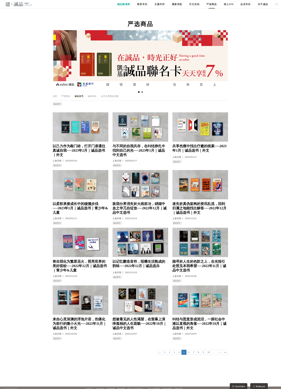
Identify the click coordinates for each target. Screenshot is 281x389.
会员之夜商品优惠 (110, 96)
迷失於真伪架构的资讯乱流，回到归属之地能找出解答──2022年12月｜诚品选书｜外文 (199, 208)
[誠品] (19, 4)
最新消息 (177, 4)
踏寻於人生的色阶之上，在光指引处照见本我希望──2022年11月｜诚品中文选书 (199, 266)
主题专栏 (160, 4)
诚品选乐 (92, 96)
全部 (55, 96)
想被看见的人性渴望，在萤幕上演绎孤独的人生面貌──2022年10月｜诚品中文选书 (140, 323)
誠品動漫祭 (123, 4)
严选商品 (212, 4)
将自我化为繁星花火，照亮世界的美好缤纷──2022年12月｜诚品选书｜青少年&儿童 (80, 266)
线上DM (228, 4)
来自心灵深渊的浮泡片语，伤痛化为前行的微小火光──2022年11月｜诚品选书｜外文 (80, 323)
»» (225, 352)
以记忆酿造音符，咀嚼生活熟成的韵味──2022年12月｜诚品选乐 (139, 264)
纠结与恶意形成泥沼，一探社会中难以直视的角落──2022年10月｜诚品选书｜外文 (199, 323)
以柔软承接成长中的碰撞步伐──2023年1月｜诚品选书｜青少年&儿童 (80, 208)
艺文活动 (194, 4)
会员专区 (245, 4)
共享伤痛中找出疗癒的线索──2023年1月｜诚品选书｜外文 (199, 148)
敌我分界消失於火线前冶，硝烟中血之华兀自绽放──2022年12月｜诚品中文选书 (140, 208)
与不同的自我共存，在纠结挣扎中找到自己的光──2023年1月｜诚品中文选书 (139, 150)
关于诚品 (263, 4)
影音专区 (142, 4)
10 (209, 352)
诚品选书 (79, 96)
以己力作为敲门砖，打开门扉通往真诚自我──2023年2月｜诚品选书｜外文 (79, 150)
